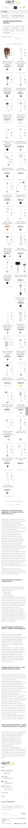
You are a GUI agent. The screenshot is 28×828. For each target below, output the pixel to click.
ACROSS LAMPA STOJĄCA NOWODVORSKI (20, 326)
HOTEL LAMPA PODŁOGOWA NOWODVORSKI (20, 116)
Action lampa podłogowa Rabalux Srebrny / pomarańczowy (7, 223)
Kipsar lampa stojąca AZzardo (20, 459)
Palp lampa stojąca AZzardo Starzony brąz (7, 169)
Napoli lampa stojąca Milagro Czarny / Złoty (20, 276)
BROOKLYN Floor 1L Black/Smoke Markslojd (20, 299)
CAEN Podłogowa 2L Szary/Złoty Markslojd (20, 142)
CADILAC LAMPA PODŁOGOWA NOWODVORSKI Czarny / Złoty (7, 116)
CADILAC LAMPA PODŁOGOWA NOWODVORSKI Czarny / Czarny (7, 250)
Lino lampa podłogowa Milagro (21, 169)
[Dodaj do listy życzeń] (11, 49)
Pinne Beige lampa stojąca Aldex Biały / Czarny (20, 90)
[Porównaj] (11, 52)
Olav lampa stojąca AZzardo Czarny (21, 196)
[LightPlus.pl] (14, 823)
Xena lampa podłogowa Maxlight (7, 486)
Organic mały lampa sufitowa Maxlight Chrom (7, 353)
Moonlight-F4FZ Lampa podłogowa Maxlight (7, 197)
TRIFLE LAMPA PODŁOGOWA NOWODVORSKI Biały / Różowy (20, 406)
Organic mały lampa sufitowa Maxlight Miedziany (7, 63)
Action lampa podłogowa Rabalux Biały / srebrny (7, 326)
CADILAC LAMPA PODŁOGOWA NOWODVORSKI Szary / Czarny (20, 353)
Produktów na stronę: (6, 36)
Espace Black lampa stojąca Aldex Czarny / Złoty (7, 406)
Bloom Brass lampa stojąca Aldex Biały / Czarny (7, 460)
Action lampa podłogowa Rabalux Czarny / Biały (20, 63)
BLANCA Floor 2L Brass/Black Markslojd (7, 379)
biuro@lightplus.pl (8, 783)
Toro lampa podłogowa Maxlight (20, 379)
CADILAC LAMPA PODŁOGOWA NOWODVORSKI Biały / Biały (7, 433)
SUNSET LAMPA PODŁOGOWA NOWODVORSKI (7, 90)
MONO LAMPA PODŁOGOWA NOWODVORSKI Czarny (7, 277)
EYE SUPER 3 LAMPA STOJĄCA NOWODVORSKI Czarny (7, 143)
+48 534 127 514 (8, 778)
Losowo (23, 38)
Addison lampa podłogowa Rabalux (20, 222)
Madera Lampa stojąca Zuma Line (20, 431)
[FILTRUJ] (27, 414)
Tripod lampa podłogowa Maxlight (20, 249)
